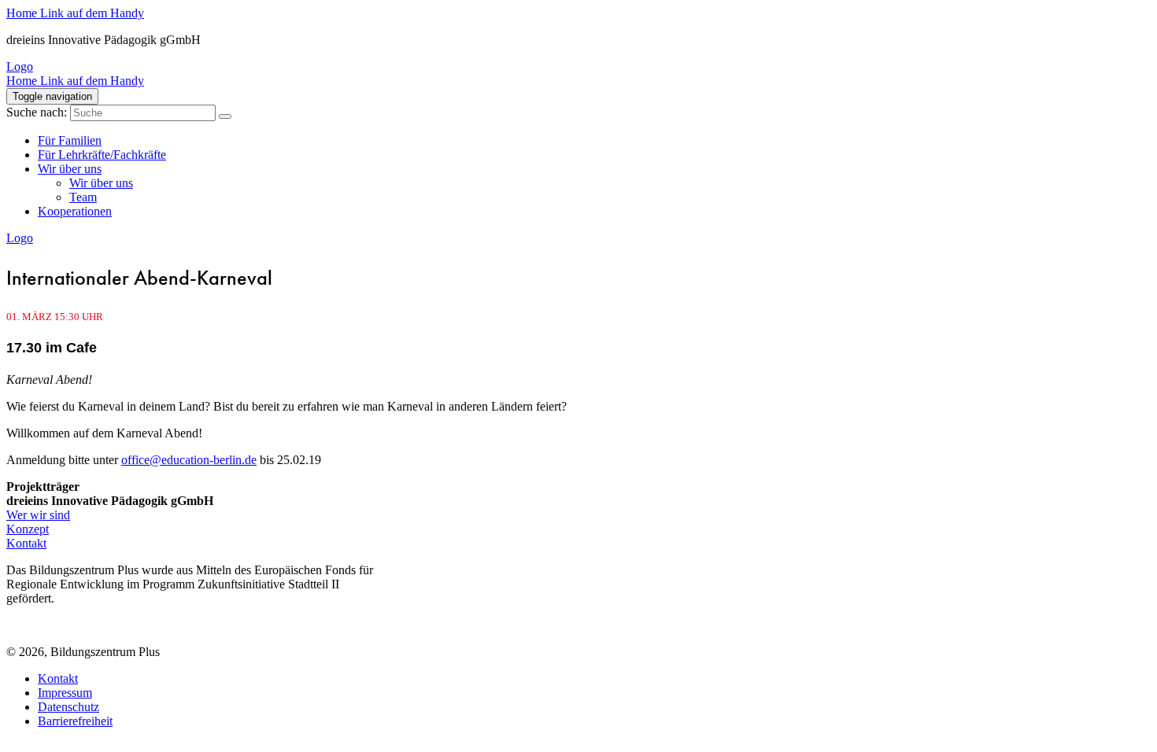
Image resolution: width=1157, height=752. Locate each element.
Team (83, 197)
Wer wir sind (38, 515)
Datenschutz (68, 706)
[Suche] (225, 116)
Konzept (27, 529)
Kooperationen (75, 211)
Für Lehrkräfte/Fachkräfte (102, 154)
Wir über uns (70, 168)
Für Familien (70, 140)
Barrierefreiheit (75, 721)
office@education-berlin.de (189, 459)
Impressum (65, 692)
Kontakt (26, 543)
